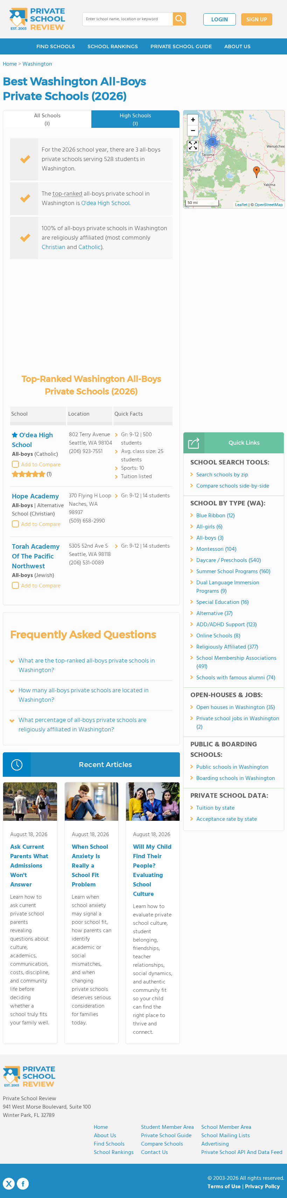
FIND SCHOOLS (55, 46)
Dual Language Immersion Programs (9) (227, 587)
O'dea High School (105, 203)
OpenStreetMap (269, 205)
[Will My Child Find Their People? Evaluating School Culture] (153, 803)
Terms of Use (224, 1186)
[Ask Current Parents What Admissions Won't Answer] (30, 803)
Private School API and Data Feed (241, 1152)
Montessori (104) (216, 549)
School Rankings (114, 1152)
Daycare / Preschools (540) (228, 560)
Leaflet (241, 205)
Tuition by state (215, 808)
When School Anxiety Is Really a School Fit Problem (90, 866)
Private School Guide (166, 1136)
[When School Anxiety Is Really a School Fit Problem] (91, 803)
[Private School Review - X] (9, 1184)
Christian (53, 247)
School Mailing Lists (225, 1136)
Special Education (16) (222, 602)
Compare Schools (162, 1144)
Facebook (22, 1183)
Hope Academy (35, 497)
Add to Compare (41, 464)
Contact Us (154, 1152)
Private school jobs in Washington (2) (237, 723)
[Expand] (193, 146)
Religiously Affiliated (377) (227, 647)
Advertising (215, 1144)
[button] (256, 172)
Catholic (89, 247)
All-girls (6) (209, 527)
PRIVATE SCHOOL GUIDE (181, 46)
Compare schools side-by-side (232, 486)
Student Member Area (167, 1127)
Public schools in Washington (232, 767)
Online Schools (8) (218, 636)
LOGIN (219, 19)
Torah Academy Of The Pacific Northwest (35, 556)
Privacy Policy (262, 1186)
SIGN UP (256, 19)
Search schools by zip (222, 475)
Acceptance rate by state (226, 819)
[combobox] (122, 19)
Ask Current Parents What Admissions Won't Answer (29, 866)
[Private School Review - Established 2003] (37, 19)
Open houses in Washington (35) (235, 707)
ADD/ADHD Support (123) (226, 625)
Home (101, 1127)
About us (105, 1136)
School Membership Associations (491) (236, 662)
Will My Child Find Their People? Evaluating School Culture (152, 870)
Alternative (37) (214, 613)
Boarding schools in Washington (235, 778)
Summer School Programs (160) (233, 572)
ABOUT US (237, 46)
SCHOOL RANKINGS (113, 46)
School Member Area (226, 1127)
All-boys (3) (210, 538)
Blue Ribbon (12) (215, 516)
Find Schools (109, 1144)
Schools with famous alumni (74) (235, 678)
